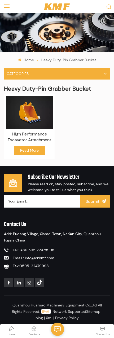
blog (39, 317)
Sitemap (93, 311)
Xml (49, 317)
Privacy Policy (67, 317)
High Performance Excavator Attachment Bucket (29, 137)
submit (92, 201)
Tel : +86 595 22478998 (33, 250)
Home (28, 60)
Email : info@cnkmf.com (33, 258)
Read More (29, 150)
